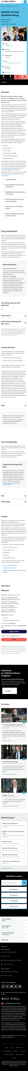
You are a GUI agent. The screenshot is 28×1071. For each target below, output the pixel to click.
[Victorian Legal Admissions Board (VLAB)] (9, 691)
